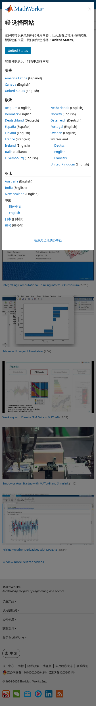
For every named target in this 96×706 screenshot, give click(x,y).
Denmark (12, 114)
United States (15, 91)
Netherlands (59, 108)
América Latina (16, 78)
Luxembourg (14, 158)
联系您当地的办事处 (48, 240)
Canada (10, 84)
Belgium (11, 108)
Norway (56, 114)
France (10, 139)
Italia (9, 152)
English (59, 152)
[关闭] (89, 9)
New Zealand (15, 194)
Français (60, 158)
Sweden (56, 133)
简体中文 (15, 206)
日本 (8, 219)
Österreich (58, 120)
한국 (8, 225)
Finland (10, 133)
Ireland (10, 145)
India (9, 187)
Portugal (56, 126)
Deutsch (60, 145)
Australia (11, 181)
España (10, 126)
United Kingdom (62, 164)
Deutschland (14, 120)
